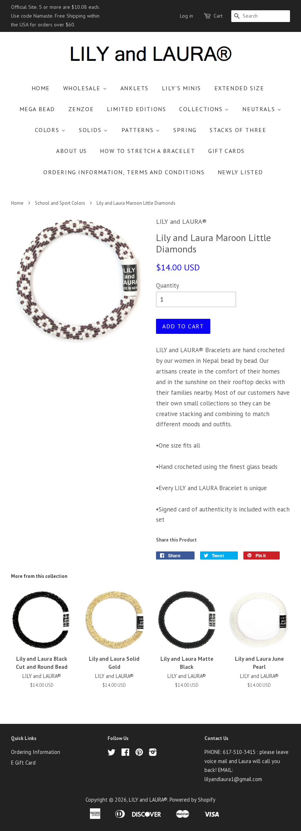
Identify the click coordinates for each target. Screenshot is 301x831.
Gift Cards (226, 150)
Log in (186, 15)
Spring (185, 130)
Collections (202, 109)
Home (41, 88)
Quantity (167, 285)
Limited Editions (136, 109)
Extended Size (239, 88)
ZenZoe (81, 109)
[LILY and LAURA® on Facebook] (125, 753)
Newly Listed (240, 172)
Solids (91, 130)
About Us (71, 150)
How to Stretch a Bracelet (147, 150)
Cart (218, 15)
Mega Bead (37, 109)
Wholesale (83, 88)
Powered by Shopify (192, 799)
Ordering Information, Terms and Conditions (123, 172)
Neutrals (259, 109)
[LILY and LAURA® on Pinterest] (139, 753)
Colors (48, 130)
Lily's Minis (181, 88)
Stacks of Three (238, 130)
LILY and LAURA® (148, 799)
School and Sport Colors (60, 203)
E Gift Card (23, 762)
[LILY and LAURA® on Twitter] (112, 753)
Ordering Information (35, 751)
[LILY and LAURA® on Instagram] (153, 753)
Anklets (134, 88)
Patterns (139, 130)
